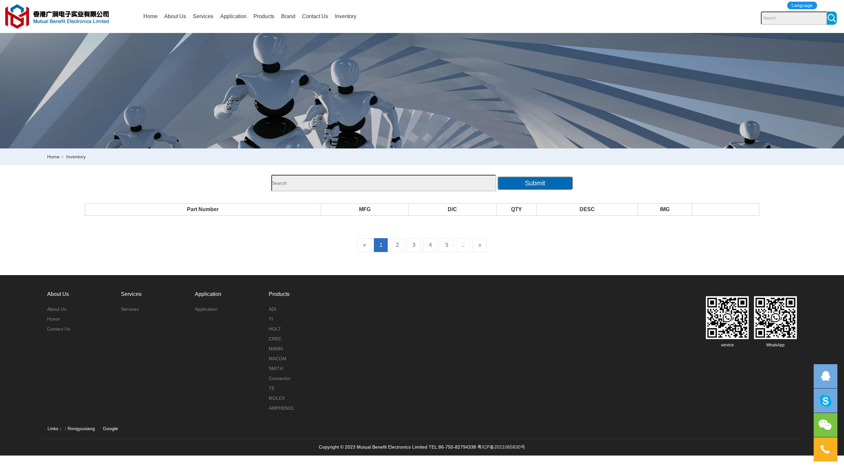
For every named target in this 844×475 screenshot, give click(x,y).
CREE (275, 338)
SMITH (276, 368)
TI (271, 319)
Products (264, 16)
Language (802, 5)
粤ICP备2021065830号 (501, 447)
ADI (272, 309)
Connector (279, 378)
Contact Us (315, 16)
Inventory (345, 16)
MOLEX (277, 398)
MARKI (276, 348)
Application (233, 16)
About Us (175, 16)
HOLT (275, 329)
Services (203, 16)
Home (150, 16)
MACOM (277, 358)
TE (272, 388)
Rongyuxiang (81, 428)
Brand (288, 16)
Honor (53, 319)
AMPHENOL (281, 408)
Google (110, 428)
